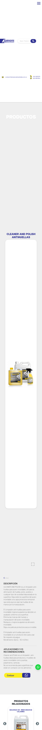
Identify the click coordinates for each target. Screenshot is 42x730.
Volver (7, 578)
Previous (5, 724)
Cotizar (10, 676)
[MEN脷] (39, 4)
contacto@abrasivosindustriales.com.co (16, 77)
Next (37, 724)
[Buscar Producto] (33, 41)
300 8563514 (36, 78)
